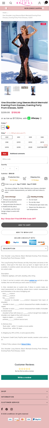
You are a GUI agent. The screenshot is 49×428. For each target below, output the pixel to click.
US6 (42, 137)
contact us (33, 280)
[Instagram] (11, 409)
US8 (6, 142)
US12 (30, 142)
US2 (18, 137)
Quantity (4, 164)
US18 (18, 147)
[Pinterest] (6, 409)
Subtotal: (4, 174)
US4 (30, 137)
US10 (18, 142)
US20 (30, 147)
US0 (6, 137)
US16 (7, 147)
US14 (42, 142)
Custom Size (42, 147)
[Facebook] (2, 409)
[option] (24, 52)
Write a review (24, 377)
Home (5, 13)
